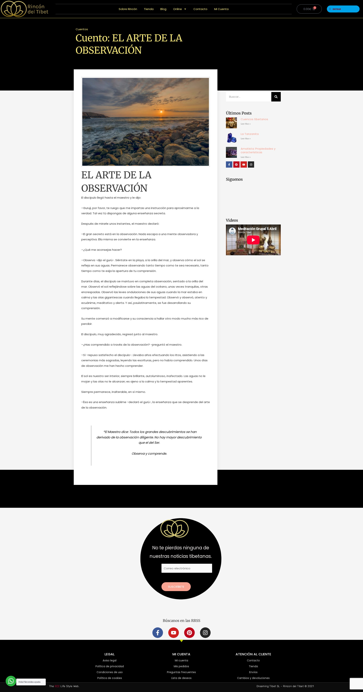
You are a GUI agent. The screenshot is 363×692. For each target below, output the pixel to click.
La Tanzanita (250, 134)
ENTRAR (337, 9)
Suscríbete (176, 587)
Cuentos (82, 29)
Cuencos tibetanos (254, 119)
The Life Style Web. (64, 686)
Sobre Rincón (128, 9)
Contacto (200, 9)
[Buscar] (276, 96)
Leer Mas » (246, 124)
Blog (163, 9)
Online (177, 9)
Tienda (149, 9)
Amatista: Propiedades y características (258, 150)
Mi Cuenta (221, 9)
